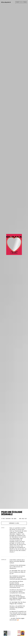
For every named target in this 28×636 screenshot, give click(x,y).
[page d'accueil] (6, 2)
